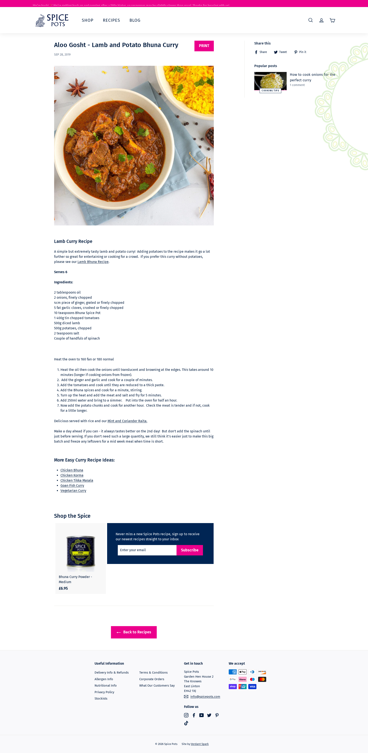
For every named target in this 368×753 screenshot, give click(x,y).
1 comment (297, 85)
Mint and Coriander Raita (127, 421)
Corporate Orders (151, 679)
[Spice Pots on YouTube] (201, 715)
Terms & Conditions (153, 672)
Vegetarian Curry (73, 491)
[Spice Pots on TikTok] (186, 723)
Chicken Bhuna (71, 470)
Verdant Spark (200, 744)
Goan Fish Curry (72, 485)
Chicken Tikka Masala (76, 480)
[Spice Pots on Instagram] (186, 715)
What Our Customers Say (157, 685)
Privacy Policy (104, 692)
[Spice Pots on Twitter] (209, 715)
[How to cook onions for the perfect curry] (270, 81)
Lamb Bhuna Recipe (93, 262)
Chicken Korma (71, 475)
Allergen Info (104, 679)
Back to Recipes (136, 632)
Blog (135, 20)
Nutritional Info (106, 685)
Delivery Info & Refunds (112, 672)
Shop (87, 20)
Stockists (101, 698)
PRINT (204, 45)
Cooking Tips (270, 90)
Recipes (111, 20)
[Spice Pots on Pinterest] (217, 715)
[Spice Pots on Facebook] (194, 715)
